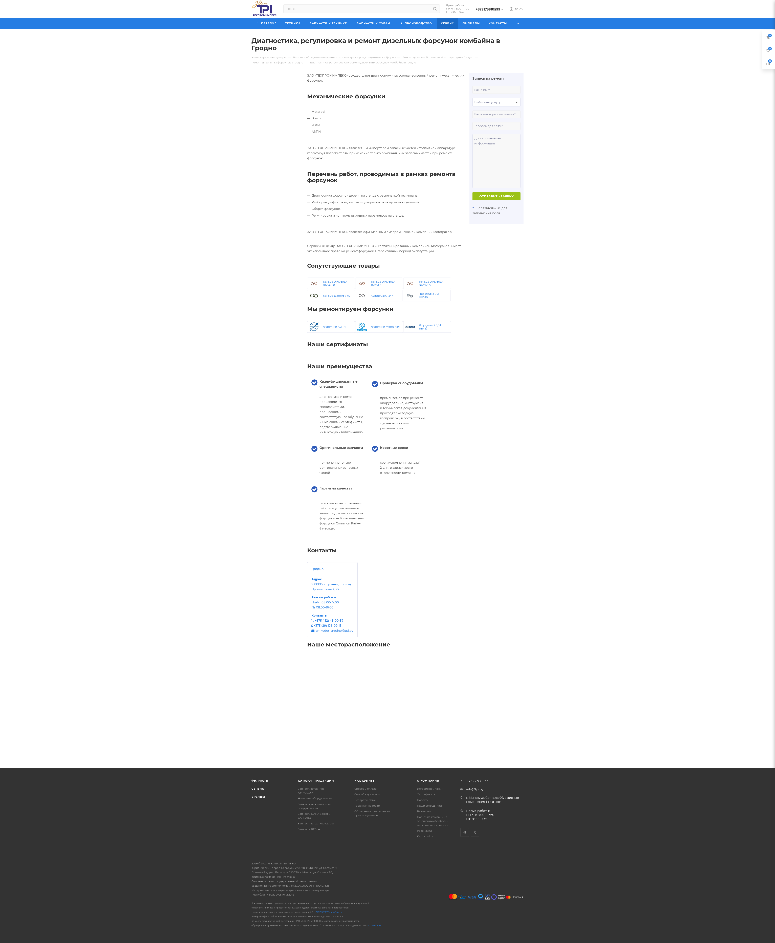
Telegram (464, 832)
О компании (428, 780)
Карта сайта (425, 836)
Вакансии (424, 811)
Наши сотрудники (429, 805)
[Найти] (435, 8)
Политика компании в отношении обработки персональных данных (432, 821)
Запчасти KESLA (309, 829)
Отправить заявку (496, 196)
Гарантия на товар (367, 805)
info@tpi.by (474, 789)
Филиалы (259, 780)
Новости (422, 800)
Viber (475, 832)
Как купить (364, 780)
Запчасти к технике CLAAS (316, 823)
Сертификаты (426, 794)
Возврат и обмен (366, 800)
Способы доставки (367, 794)
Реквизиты (424, 830)
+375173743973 (375, 925)
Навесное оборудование (315, 798)
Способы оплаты (365, 788)
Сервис (257, 788)
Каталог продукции (316, 780)
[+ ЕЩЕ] (517, 23)
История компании (430, 788)
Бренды (258, 796)
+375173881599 (488, 9)
